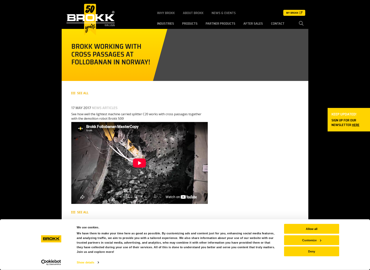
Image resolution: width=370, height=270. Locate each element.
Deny (311, 251)
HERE (355, 125)
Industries (165, 23)
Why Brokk (166, 13)
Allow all (311, 228)
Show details (85, 262)
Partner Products (220, 23)
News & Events (224, 13)
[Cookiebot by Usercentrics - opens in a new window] (51, 262)
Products (190, 23)
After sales (253, 23)
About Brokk (193, 13)
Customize (309, 240)
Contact (277, 23)
